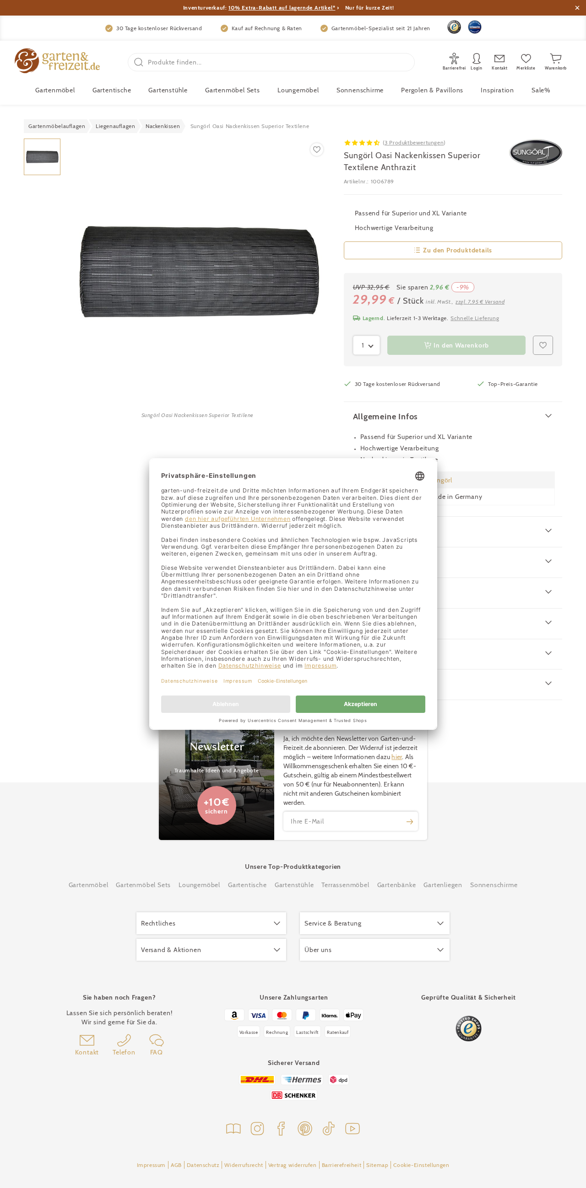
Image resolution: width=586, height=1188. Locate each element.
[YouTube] (352, 1129)
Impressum (151, 1164)
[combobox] (366, 345)
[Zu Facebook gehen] (281, 1129)
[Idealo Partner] (475, 27)
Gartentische (111, 90)
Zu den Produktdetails (457, 250)
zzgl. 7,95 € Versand (480, 301)
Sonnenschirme (360, 90)
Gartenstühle (168, 90)
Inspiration (497, 90)
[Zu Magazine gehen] (233, 1129)
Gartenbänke (396, 885)
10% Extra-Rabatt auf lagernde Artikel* (281, 7)
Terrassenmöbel (345, 885)
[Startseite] (57, 62)
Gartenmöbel (89, 885)
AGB (176, 1164)
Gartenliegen (442, 885)
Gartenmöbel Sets (232, 90)
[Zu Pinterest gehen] (305, 1129)
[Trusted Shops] (454, 27)
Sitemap (377, 1164)
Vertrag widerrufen (292, 1164)
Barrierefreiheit (342, 1164)
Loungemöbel (298, 90)
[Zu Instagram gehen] (257, 1129)
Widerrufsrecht (243, 1164)
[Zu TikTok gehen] (328, 1129)
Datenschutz (203, 1164)
